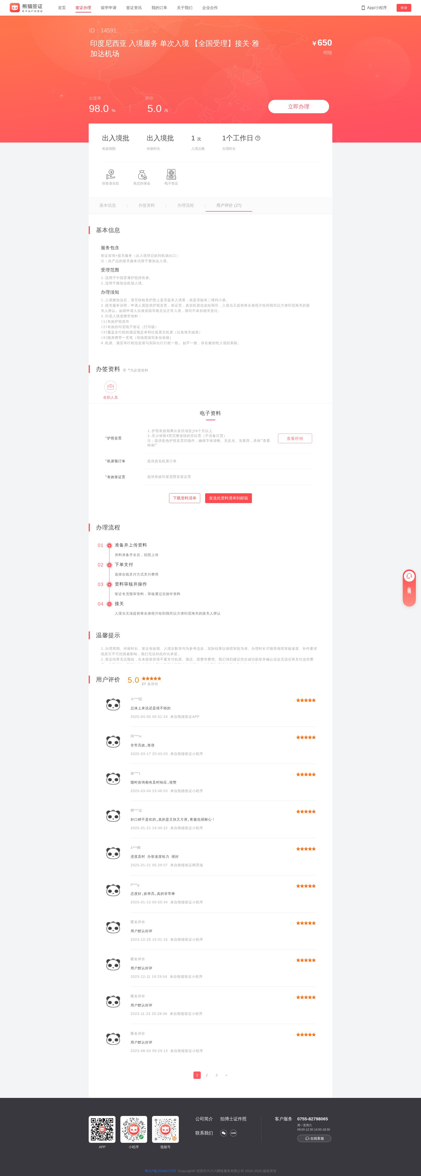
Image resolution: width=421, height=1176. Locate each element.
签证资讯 (134, 8)
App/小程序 (377, 8)
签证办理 (83, 8)
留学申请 (108, 8)
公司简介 (204, 1119)
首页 (62, 8)
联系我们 (204, 1133)
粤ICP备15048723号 (160, 1171)
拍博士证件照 (233, 1119)
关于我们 (184, 8)
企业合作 (210, 8)
